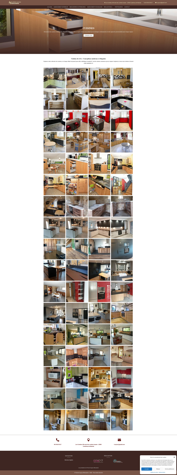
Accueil (49, 7)
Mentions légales (162, 472)
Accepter (147, 469)
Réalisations (108, 7)
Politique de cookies (154, 472)
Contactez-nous (88, 35)
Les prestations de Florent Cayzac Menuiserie (88, 467)
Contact (127, 7)
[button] (174, 457)
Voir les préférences (169, 469)
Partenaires (119, 7)
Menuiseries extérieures (78, 7)
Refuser (158, 469)
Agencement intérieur (61, 7)
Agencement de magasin (94, 7)
